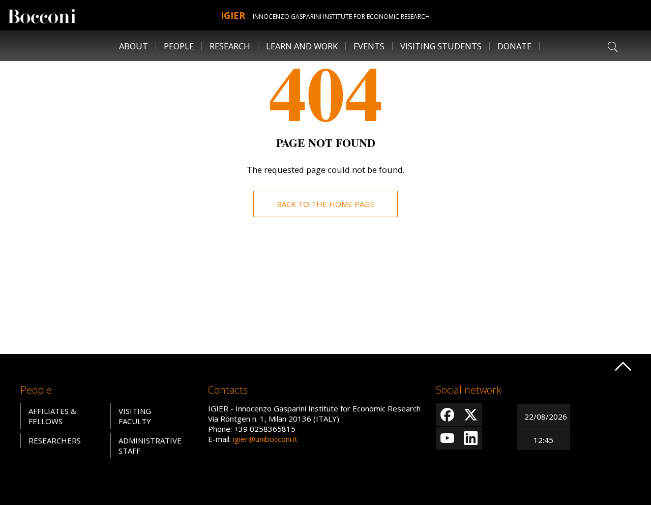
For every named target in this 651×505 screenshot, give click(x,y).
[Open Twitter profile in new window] (470, 414)
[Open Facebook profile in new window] (447, 414)
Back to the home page (325, 204)
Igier (233, 15)
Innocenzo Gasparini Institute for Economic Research (341, 16)
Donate (514, 46)
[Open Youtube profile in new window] (447, 438)
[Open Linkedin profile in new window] (470, 438)
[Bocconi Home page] (42, 15)
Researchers (54, 440)
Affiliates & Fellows (52, 416)
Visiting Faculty (135, 416)
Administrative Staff (150, 445)
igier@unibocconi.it (265, 439)
